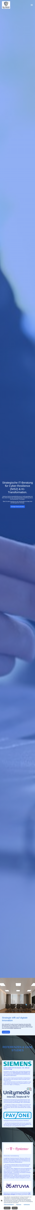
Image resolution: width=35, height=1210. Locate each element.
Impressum (18, 1204)
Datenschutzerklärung (9, 1204)
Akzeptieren (7, 1208)
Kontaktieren (6, 1032)
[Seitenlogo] (6, 5)
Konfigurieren (27, 1204)
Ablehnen (15, 1208)
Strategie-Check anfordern (17, 506)
